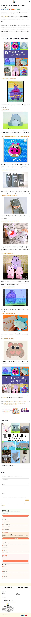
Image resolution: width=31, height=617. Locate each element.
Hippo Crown (5, 109)
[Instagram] (22, 615)
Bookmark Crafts (5, 573)
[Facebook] (21, 615)
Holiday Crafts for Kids (6, 526)
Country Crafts (5, 576)
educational (16, 403)
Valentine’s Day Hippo (8, 338)
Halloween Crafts (5, 547)
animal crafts (4, 397)
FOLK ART (17, 592)
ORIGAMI (17, 593)
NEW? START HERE (4, 591)
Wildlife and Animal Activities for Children (11, 404)
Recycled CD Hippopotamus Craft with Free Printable (16, 136)
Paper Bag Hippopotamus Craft (10, 195)
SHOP (2, 594)
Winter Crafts (5, 550)
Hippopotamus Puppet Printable (10, 221)
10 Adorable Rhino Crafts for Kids (8, 465)
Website (3, 493)
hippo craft (21, 403)
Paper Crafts (5, 568)
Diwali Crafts (5, 545)
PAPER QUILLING (18, 594)
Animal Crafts (5, 566)
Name (3, 484)
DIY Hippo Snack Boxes (7, 253)
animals (14, 403)
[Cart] (29, 1)
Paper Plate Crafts (5, 569)
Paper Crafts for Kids (6, 529)
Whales (2, 16)
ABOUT (2, 592)
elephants (6, 16)
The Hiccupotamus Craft (8, 287)
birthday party (5, 134)
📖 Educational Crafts (8, 401)
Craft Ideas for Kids (6, 521)
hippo (18, 403)
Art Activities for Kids (6, 522)
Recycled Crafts (5, 574)
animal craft (4, 403)
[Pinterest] (26, 615)
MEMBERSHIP (3, 593)
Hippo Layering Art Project (9, 78)
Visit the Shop (15, 538)
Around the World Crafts (6, 524)
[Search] (27, 1)
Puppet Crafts (5, 571)
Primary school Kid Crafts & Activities (18, 401)
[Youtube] (25, 615)
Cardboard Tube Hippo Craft (9, 170)
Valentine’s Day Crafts (6, 552)
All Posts (12, 401)
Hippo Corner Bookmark (8, 313)
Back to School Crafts (6, 543)
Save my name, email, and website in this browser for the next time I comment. (14, 497)
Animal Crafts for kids (9, 403)
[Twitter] (24, 615)
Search (15, 515)
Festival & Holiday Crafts (6, 578)
